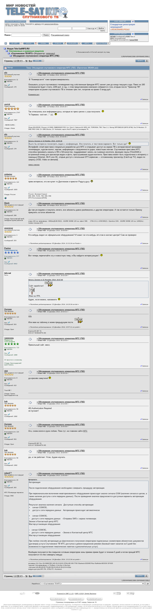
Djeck (6, 203)
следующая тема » (143, 56)
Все (30, 61)
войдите (38, 24)
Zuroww (8, 309)
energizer (8, 228)
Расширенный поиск (60, 35)
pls (5, 72)
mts (30, 316)
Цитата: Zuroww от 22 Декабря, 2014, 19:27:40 (45, 280)
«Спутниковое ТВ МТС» (22, 53)
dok (6, 371)
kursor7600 (134, 40)
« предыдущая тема (128, 56)
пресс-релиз (33, 165)
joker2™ (8, 473)
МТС (85, 431)
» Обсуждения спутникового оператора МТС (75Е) (61, 73)
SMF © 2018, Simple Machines (85, 593)
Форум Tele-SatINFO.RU (18, 49)
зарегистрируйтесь (51, 24)
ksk (5, 401)
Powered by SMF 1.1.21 (65, 593)
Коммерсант (33, 94)
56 (26, 61)
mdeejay (8, 174)
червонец (50, 53)
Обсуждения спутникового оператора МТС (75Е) (36, 56)
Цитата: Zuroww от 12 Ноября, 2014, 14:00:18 (45, 141)
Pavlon (7, 248)
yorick (7, 104)
